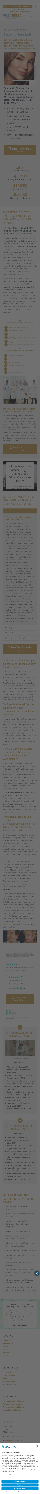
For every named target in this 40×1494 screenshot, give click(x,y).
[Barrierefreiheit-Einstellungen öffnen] (37, 1273)
